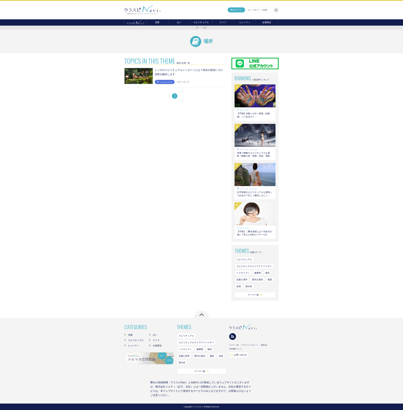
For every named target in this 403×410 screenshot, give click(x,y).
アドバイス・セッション (249, 149)
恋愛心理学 (241, 279)
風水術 (248, 286)
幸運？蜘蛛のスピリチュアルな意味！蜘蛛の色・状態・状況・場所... (254, 154)
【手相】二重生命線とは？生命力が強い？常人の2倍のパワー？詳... (254, 233)
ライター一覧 (234, 345)
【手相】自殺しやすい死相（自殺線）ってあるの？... (253, 115)
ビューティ (244, 22)
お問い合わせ (240, 355)
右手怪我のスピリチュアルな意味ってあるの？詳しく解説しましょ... (254, 194)
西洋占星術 (257, 279)
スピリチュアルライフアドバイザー (254, 266)
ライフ (223, 22)
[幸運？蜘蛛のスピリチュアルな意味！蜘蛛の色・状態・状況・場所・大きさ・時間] (255, 144)
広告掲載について (235, 349)
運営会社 (264, 345)
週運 (269, 279)
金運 (238, 286)
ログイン (237, 10)
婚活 (267, 273)
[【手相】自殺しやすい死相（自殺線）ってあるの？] (255, 105)
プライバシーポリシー (250, 345)
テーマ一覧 (253, 295)
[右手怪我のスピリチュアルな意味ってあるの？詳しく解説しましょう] (255, 184)
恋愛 (157, 22)
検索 (276, 10)
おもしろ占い (245, 110)
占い (179, 22)
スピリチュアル (201, 22)
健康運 (257, 273)
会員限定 (266, 22)
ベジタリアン (243, 273)
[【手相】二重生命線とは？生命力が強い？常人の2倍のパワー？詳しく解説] (255, 223)
